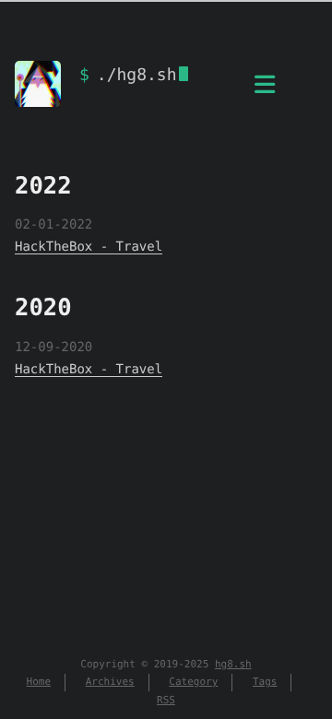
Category (193, 682)
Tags (265, 682)
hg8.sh (233, 664)
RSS (166, 700)
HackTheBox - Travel (88, 247)
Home (39, 682)
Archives (110, 682)
